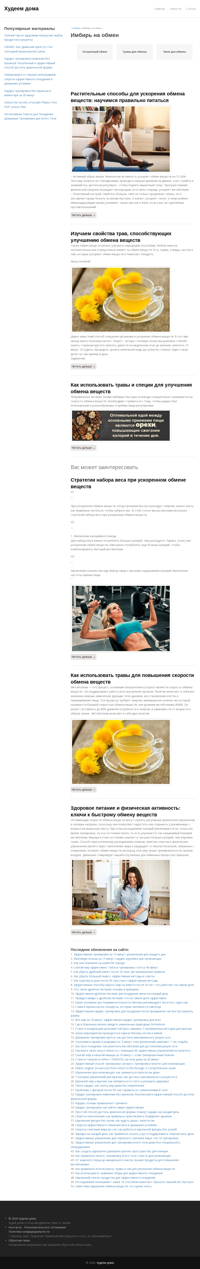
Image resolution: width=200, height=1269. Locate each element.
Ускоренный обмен (94, 51)
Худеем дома (21, 8)
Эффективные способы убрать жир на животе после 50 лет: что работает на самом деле (134, 985)
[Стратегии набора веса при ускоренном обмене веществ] (133, 618)
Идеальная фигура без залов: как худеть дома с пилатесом (114, 1120)
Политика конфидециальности (29, 1231)
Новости (175, 9)
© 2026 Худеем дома (22, 1218)
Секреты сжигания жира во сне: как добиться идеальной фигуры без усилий (126, 1129)
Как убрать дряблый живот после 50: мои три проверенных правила (119, 972)
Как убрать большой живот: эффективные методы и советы (114, 976)
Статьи (191, 9)
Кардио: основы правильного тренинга (101, 1103)
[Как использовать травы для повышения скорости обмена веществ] (133, 752)
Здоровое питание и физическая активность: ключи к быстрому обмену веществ (125, 811)
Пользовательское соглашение (45, 1227)
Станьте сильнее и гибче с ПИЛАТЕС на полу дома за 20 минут (117, 1059)
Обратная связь (19, 1240)
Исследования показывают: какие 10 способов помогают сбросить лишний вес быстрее (134, 1182)
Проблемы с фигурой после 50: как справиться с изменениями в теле (121, 1090)
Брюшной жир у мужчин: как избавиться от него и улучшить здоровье (122, 1081)
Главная (159, 9)
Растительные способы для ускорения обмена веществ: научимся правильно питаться (128, 97)
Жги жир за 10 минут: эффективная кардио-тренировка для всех (118, 1020)
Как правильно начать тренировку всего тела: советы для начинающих (123, 1156)
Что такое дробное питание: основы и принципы (106, 989)
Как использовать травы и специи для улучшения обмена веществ (131, 388)
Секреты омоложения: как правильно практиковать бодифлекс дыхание (123, 1116)
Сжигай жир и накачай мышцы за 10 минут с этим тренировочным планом (124, 1055)
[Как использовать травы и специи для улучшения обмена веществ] (133, 425)
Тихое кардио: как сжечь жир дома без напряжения (109, 1085)
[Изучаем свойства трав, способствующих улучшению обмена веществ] (133, 299)
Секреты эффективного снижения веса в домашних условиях (116, 1125)
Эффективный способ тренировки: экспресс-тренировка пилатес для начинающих (130, 1063)
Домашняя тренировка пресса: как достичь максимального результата (122, 1037)
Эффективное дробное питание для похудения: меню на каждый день (121, 993)
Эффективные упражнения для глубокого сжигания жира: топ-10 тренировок (127, 1138)
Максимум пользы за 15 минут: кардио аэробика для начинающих (117, 958)
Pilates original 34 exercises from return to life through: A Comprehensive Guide (125, 1068)
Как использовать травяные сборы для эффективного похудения (119, 1173)
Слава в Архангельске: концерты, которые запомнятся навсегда (118, 1007)
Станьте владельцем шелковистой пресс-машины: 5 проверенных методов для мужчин (133, 1028)
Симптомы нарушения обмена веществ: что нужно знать (113, 1186)
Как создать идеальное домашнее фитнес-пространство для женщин (121, 1151)
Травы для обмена (135, 51)
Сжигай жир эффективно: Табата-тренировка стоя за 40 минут (116, 967)
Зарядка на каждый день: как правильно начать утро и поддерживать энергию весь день (134, 1134)
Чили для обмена (174, 51)
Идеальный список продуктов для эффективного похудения (115, 1177)
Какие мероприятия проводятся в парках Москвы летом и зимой (118, 1033)
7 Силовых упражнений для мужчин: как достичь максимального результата (126, 1077)
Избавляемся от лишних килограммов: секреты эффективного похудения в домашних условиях (30, 79)
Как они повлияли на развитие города (99, 963)
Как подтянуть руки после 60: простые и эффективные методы (116, 980)
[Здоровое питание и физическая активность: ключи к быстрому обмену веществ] (133, 893)
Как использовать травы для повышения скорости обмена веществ (132, 678)
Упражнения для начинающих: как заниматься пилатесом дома (117, 1072)
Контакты (15, 1227)
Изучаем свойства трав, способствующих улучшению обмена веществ (121, 236)
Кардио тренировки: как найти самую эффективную (109, 1107)
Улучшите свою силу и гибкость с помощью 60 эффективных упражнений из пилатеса (132, 1050)
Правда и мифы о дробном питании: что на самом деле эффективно (121, 998)
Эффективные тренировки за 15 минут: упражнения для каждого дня (120, 954)
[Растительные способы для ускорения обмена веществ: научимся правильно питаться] (133, 139)
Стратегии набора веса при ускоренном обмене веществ (128, 483)
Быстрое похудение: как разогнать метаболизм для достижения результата (126, 1046)
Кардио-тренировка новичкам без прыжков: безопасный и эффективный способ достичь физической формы (29, 63)
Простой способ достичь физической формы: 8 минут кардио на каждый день (127, 1112)
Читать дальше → (84, 215)
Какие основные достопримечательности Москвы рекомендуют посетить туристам (131, 1002)
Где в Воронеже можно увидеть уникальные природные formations (120, 1024)
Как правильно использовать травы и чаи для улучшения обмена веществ (125, 1169)
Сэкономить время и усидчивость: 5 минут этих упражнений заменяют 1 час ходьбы (131, 1042)
